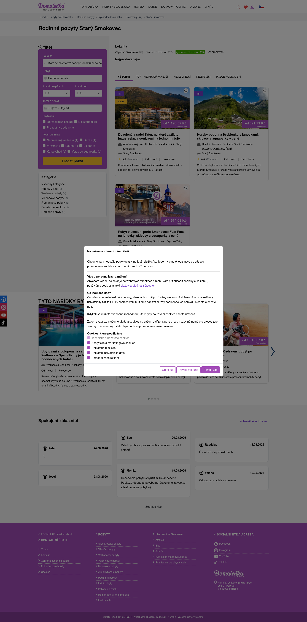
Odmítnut (167, 370)
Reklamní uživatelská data (108, 353)
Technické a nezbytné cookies (110, 338)
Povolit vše (210, 370)
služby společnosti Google (137, 285)
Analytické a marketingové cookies (113, 343)
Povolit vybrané (188, 370)
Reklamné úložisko (103, 348)
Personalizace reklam (105, 358)
